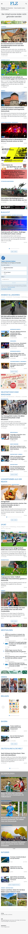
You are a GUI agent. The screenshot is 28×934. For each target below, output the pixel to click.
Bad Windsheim (10, 396)
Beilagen (5, 696)
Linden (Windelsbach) (6, 122)
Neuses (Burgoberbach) (6, 800)
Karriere (10, 914)
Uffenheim (18, 396)
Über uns (7, 914)
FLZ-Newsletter (9, 8)
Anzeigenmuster (7, 926)
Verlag (2, 913)
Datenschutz (12, 920)
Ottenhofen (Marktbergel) (7, 181)
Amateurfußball (21, 526)
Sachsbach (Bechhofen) (17, 215)
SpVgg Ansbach (5, 526)
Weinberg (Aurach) (5, 60)
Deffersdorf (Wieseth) (6, 215)
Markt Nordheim (14, 444)
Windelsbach (15, 122)
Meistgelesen (7, 630)
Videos (4, 677)
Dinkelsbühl (9, 297)
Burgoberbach (11, 661)
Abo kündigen (17, 920)
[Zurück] (3, 707)
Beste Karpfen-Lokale (19, 8)
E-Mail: (3, 276)
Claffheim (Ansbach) (15, 361)
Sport (3, 524)
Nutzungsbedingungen (5, 920)
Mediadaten (3, 925)
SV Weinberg (13, 526)
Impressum (3, 914)
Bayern (4, 721)
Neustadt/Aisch (14, 454)
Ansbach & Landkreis (10, 295)
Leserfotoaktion (5, 9)
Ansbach (3, 90)
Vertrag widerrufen (12, 921)
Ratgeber (5, 852)
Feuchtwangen (16, 297)
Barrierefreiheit (23, 920)
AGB (2, 918)
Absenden (14, 282)
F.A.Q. (2, 926)
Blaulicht (5, 212)
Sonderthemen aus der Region (11, 480)
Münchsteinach (14, 432)
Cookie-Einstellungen (5, 921)
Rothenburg (24, 297)
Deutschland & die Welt (11, 748)
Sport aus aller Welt (6, 528)
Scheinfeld (3, 26)
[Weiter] (24, 707)
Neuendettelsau (5, 559)
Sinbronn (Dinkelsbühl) (6, 825)
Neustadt (3, 396)
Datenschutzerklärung (11, 287)
